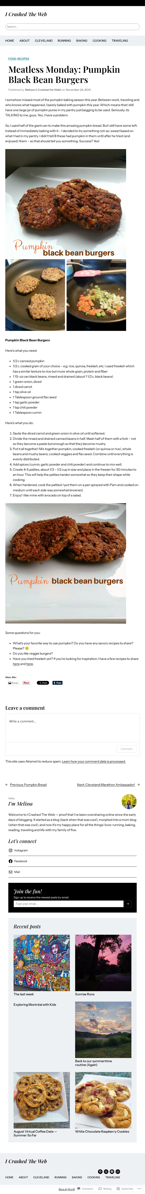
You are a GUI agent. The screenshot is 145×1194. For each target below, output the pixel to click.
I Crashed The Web (26, 14)
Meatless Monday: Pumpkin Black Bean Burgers (64, 74)
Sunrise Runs (84, 994)
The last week (24, 994)
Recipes (23, 58)
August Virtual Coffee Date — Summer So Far (35, 1133)
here (16, 664)
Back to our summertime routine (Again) (93, 1063)
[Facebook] (112, 1171)
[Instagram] (106, 1171)
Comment (127, 748)
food (12, 58)
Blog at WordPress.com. (72, 1189)
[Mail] (118, 1171)
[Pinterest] (100, 1171)
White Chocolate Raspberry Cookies (102, 1131)
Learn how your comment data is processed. (94, 761)
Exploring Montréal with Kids (35, 1004)
